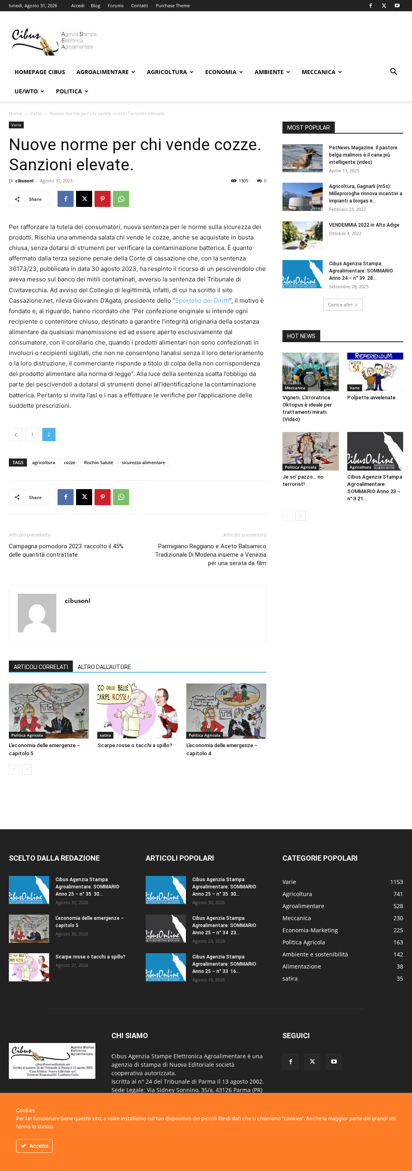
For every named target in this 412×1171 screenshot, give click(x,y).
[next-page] (27, 769)
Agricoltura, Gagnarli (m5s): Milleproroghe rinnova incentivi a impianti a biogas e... (365, 194)
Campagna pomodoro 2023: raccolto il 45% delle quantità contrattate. (66, 550)
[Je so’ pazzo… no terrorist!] (310, 451)
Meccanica (319, 72)
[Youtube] (397, 5)
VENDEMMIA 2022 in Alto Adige (365, 225)
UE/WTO (26, 91)
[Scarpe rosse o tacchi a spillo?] (137, 711)
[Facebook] (371, 5)
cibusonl (24, 181)
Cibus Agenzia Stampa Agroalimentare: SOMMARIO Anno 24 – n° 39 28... (361, 271)
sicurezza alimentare (143, 462)
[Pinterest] (103, 199)
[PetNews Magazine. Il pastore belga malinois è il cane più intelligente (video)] (302, 158)
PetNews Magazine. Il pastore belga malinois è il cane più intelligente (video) (363, 155)
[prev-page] (14, 769)
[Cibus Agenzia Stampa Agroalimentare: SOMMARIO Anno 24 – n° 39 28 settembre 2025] (302, 274)
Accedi (77, 5)
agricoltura (43, 462)
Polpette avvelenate (371, 397)
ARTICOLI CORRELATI (41, 667)
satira (105, 735)
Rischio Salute (98, 462)
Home (16, 113)
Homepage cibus (39, 72)
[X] (384, 5)
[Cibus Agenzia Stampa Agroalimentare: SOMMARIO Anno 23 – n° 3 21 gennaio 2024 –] (375, 451)
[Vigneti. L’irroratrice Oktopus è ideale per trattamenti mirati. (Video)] (310, 372)
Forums (116, 5)
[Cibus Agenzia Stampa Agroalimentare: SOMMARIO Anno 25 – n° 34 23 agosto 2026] (166, 929)
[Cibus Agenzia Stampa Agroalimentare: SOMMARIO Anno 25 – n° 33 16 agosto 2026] (166, 967)
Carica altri (340, 304)
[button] (393, 72)
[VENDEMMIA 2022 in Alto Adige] (302, 235)
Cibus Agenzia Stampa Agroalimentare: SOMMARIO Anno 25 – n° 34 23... (224, 925)
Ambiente (269, 72)
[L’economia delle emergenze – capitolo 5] (49, 711)
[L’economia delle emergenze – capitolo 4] (226, 711)
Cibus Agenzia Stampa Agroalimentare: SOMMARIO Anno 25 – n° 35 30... (87, 887)
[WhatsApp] (121, 199)
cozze (69, 462)
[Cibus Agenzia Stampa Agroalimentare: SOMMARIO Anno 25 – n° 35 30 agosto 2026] (29, 890)
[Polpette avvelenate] (375, 372)
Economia (221, 72)
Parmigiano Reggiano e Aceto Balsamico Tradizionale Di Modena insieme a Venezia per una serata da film (210, 555)
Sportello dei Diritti (202, 300)
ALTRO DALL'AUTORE (104, 667)
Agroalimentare (102, 72)
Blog (95, 5)
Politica (69, 91)
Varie (36, 113)
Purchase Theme (173, 5)
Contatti (139, 5)
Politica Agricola (27, 735)
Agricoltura (167, 72)
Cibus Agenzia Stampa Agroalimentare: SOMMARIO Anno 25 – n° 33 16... (224, 964)
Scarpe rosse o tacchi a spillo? (134, 745)
